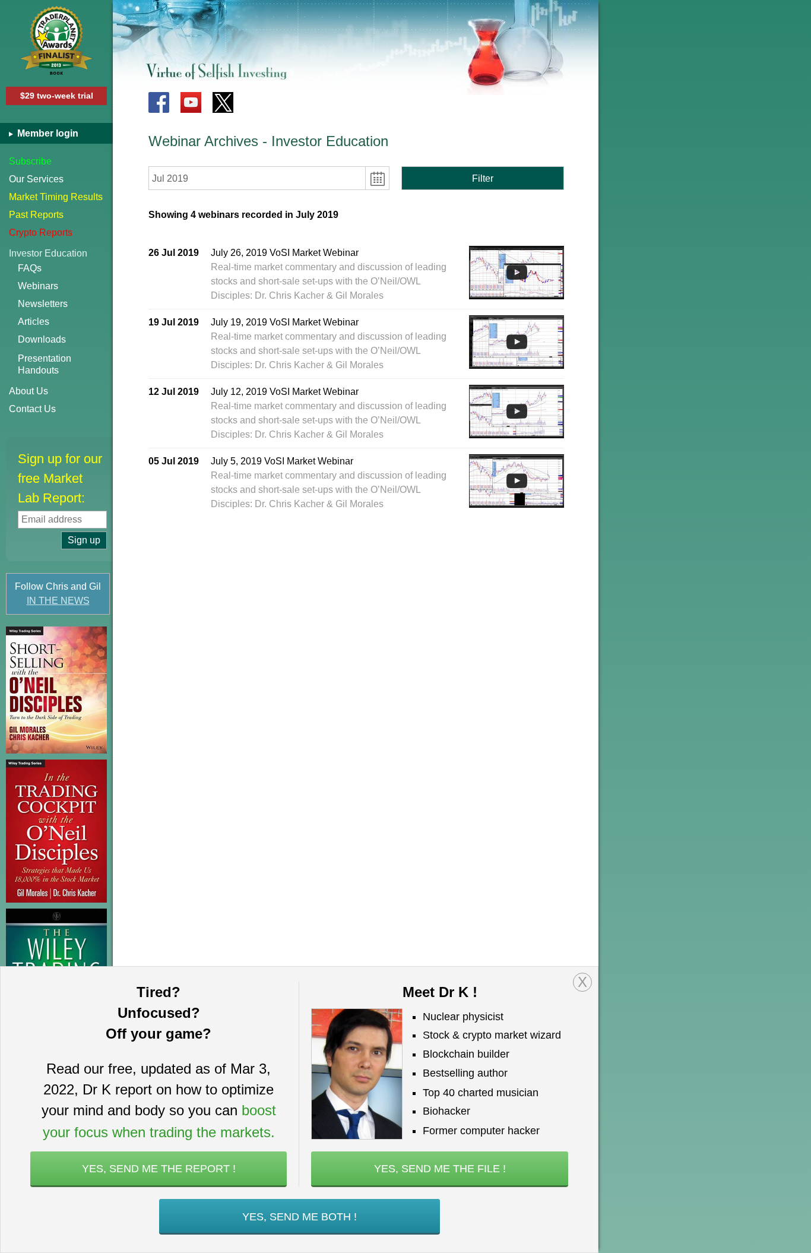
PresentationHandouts (44, 364)
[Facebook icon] (158, 102)
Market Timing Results (56, 197)
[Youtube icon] (190, 102)
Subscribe (30, 161)
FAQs (30, 268)
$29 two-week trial (56, 95)
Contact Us (32, 409)
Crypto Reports (40, 232)
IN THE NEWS (58, 601)
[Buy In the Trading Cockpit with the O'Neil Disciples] (56, 831)
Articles (33, 322)
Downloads (42, 339)
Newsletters (43, 304)
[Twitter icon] (223, 102)
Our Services (36, 179)
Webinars (38, 286)
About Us (28, 391)
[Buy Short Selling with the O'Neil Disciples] (56, 690)
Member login (46, 133)
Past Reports (36, 215)
